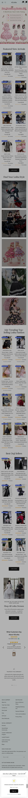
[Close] (25, 772)
